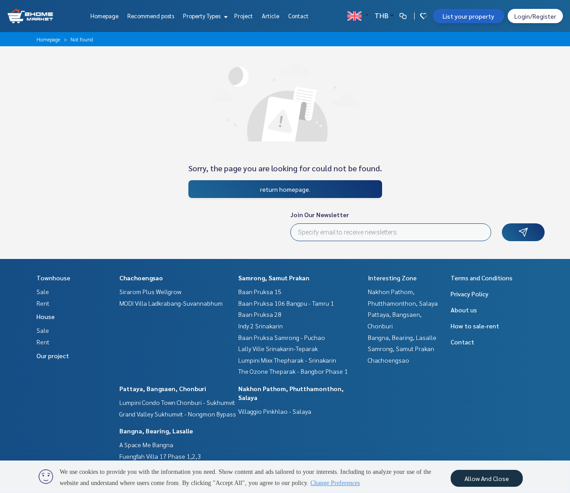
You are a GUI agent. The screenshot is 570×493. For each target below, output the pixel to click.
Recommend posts (150, 16)
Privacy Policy (470, 294)
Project (243, 16)
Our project (53, 356)
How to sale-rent (475, 326)
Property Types (202, 16)
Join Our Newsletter (319, 214)
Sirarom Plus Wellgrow (150, 291)
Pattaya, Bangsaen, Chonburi (162, 388)
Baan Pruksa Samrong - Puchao (281, 337)
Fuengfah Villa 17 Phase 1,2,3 (160, 456)
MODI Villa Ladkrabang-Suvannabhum (171, 303)
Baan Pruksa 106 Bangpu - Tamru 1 (286, 303)
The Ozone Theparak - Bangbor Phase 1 (293, 371)
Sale (43, 291)
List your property (468, 16)
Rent (43, 303)
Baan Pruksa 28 (259, 314)
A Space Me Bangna (146, 444)
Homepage (104, 16)
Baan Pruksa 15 (259, 291)
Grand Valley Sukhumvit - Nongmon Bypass (177, 414)
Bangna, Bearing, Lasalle (156, 431)
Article (270, 16)
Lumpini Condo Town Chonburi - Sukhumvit (177, 402)
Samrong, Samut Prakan (273, 278)
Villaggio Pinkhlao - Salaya (274, 411)
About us (464, 310)
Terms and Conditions (482, 278)
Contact (298, 16)
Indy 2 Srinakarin (260, 326)
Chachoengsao (141, 278)
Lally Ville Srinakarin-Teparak (278, 348)
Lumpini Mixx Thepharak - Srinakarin (287, 360)
